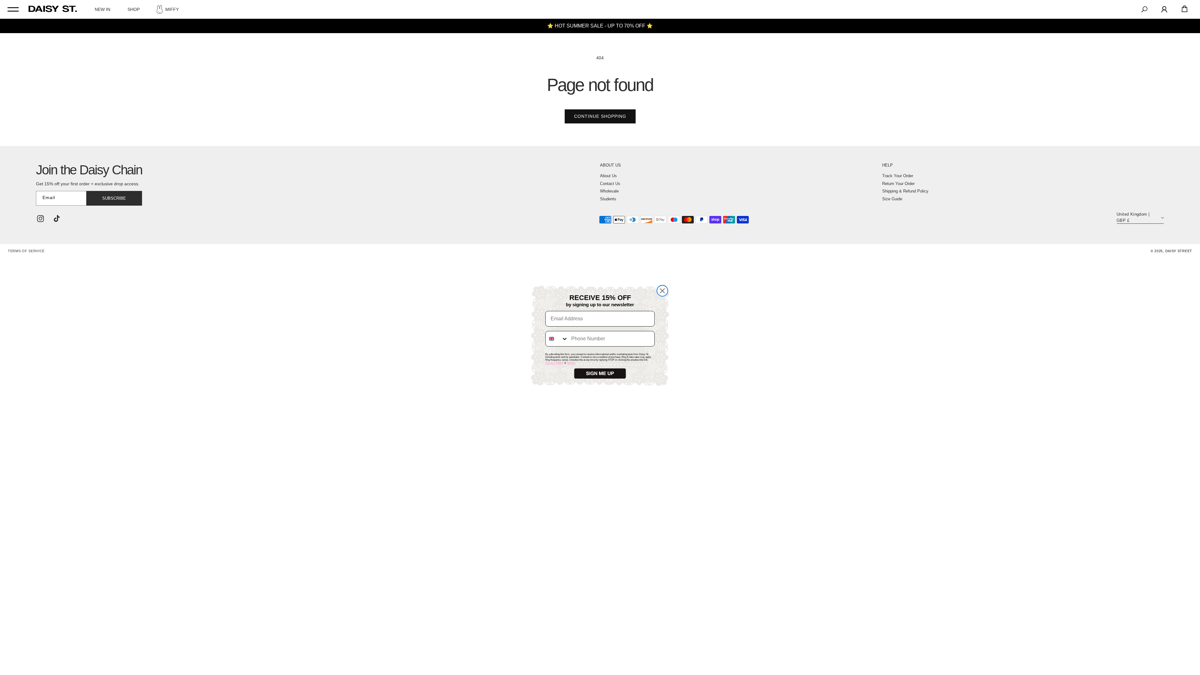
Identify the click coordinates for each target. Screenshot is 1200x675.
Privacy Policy (554, 362)
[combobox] (557, 338)
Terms (571, 362)
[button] (600, 373)
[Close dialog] (662, 290)
